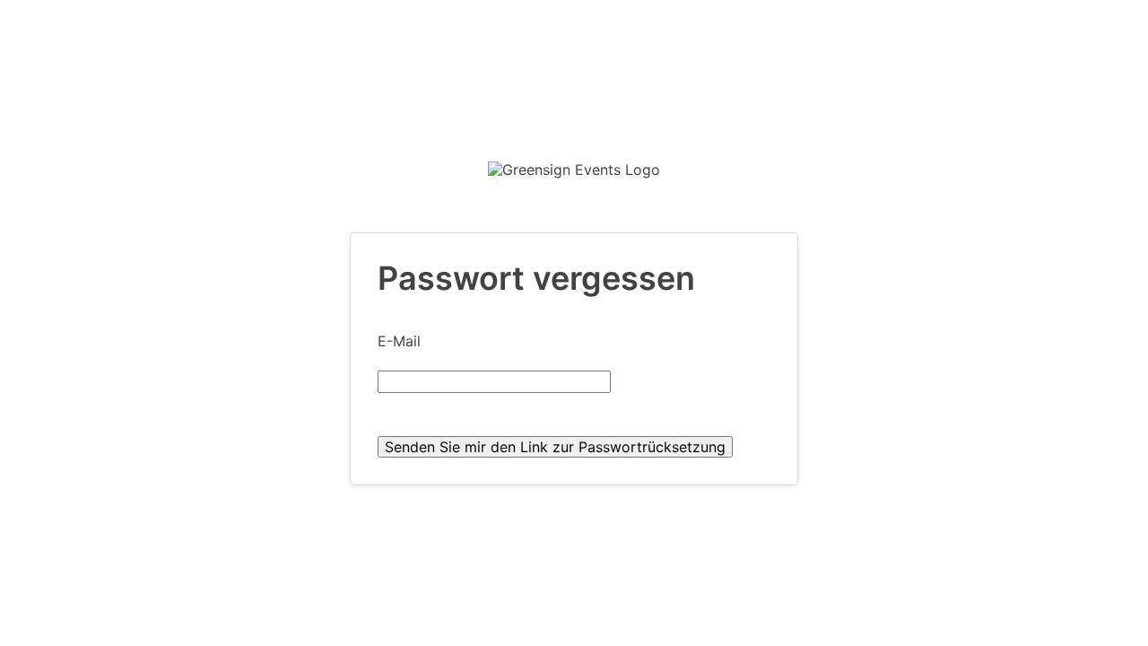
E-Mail (399, 341)
